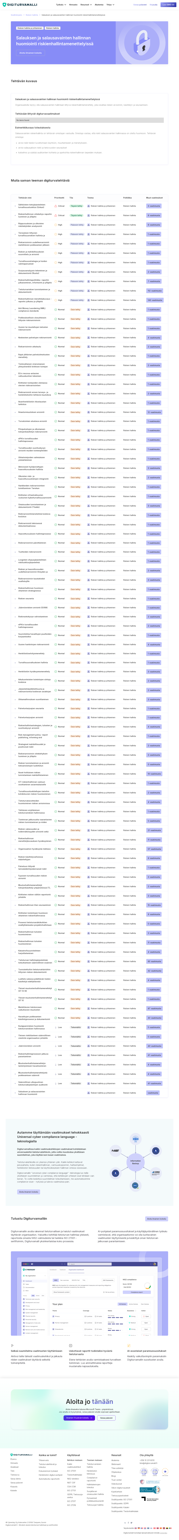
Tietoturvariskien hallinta (94, 1465)
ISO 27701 (71, 1490)
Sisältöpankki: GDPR (120, 1503)
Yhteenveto (44, 1460)
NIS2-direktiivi (73, 1479)
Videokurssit (116, 1484)
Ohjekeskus (116, 1472)
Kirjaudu (13, 1486)
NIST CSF (71, 1483)
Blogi (113, 1476)
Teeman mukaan (94, 1460)
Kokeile (13, 1490)
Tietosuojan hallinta (95, 1505)
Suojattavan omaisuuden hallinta (95, 1492)
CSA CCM (71, 1486)
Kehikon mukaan (74, 1460)
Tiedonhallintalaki (74, 1475)
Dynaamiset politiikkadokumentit (95, 1499)
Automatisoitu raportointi (49, 1479)
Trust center (116, 1480)
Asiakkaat (14, 1467)
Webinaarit (116, 1464)
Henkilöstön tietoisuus (92, 1472)
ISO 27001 (71, 1471)
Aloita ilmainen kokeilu (28, 1192)
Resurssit (85, 5)
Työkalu (59, 5)
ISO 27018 (71, 1505)
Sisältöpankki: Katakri (120, 1507)
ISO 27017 (71, 1501)
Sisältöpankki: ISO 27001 (121, 1499)
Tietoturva (14, 1475)
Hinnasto (73, 5)
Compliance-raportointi (92, 1479)
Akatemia (99, 5)
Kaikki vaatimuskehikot (74, 1465)
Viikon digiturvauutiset (120, 1488)
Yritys (109, 5)
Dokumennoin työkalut (48, 1471)
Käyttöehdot (116, 1492)
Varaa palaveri (16, 1483)
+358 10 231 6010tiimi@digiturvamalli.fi (148, 1461)
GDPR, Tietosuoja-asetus (75, 1495)
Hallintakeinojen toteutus (93, 1485)
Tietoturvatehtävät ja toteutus (47, 1465)
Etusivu (13, 1459)
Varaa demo (15, 1479)
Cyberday (163, 1533)
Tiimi (12, 1471)
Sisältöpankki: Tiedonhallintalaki (123, 1511)
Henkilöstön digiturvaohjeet (50, 1475)
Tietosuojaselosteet (119, 1495)
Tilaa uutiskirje (117, 1468)
